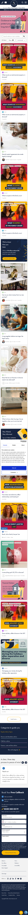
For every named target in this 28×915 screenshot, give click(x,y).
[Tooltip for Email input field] (25, 825)
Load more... (14, 719)
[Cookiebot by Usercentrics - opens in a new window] (20, 441)
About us (3, 860)
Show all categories (13, 750)
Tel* (13, 820)
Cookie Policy (4, 895)
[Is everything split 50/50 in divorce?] (14, 554)
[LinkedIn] (13, 879)
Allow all (14, 468)
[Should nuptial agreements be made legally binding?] (14, 136)
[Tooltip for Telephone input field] (25, 820)
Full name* (4, 815)
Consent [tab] (5, 445)
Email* (13, 825)
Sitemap (18, 895)
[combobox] (4, 822)
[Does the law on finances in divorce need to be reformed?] (14, 359)
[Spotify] (21, 879)
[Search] (24, 36)
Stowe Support (14, 7)
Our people (4, 865)
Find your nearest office (9, 258)
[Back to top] (21, 913)
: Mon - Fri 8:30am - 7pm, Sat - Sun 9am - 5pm (14, 9)
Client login (4, 873)
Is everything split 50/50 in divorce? (13, 572)
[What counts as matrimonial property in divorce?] (14, 56)
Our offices (4, 863)
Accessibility (17, 865)
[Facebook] (16, 879)
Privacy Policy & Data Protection (14, 893)
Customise (13, 472)
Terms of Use (4, 893)
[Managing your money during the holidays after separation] (14, 652)
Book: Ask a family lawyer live (11, 534)
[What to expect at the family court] (14, 177)
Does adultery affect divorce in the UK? (13, 633)
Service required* (6, 830)
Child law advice (5, 741)
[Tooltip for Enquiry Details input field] (25, 836)
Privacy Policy (9, 849)
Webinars (17, 863)
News (16, 860)
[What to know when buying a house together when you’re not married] (14, 400)
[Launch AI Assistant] (26, 913)
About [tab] (22, 445)
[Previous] (22, 762)
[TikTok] (11, 879)
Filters (10, 40)
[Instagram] (8, 879)
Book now (4, 528)
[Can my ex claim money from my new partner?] (14, 276)
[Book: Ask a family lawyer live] (14, 516)
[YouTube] (18, 879)
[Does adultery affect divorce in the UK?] (14, 615)
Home (9, 7)
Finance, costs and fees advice (9, 745)
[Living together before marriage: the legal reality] (14, 318)
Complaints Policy (11, 895)
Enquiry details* (13, 836)
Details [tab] (14, 445)
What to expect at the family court (12, 196)
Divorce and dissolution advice (9, 737)
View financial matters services (11, 596)
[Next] (26, 762)
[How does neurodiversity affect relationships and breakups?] (14, 476)
